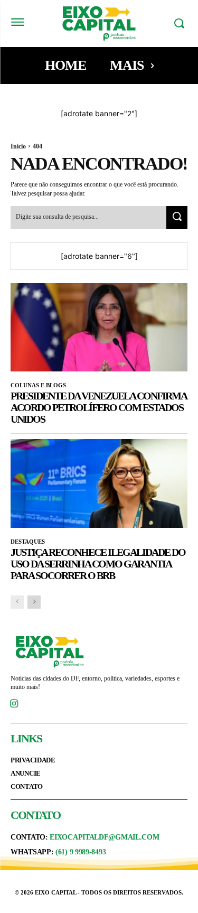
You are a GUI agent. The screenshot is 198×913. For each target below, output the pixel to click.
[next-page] (34, 602)
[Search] (176, 217)
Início (18, 146)
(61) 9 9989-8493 (80, 852)
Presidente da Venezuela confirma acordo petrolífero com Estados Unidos (99, 407)
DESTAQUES (28, 541)
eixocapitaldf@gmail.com (104, 837)
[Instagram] (14, 704)
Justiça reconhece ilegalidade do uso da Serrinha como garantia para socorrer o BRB (98, 563)
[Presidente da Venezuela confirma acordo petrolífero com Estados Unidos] (99, 327)
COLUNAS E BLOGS (38, 385)
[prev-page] (17, 602)
